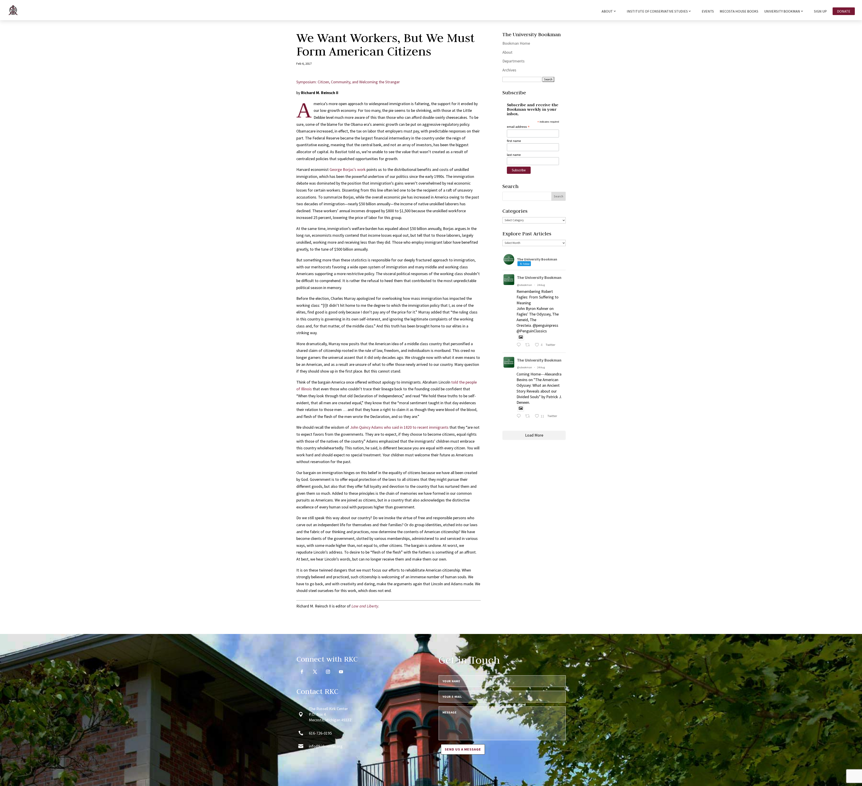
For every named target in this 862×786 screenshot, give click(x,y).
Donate (843, 11)
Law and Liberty (365, 606)
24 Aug (541, 285)
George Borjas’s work (348, 169)
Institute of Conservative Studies (657, 11)
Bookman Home (516, 43)
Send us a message (463, 749)
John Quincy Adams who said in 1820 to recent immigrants (399, 427)
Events (708, 11)
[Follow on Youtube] (341, 671)
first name (514, 141)
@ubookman (524, 285)
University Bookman (782, 11)
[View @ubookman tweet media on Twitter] (521, 337)
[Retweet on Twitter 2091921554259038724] (529, 417)
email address (518, 127)
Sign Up (820, 11)
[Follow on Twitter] (315, 671)
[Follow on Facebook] (302, 671)
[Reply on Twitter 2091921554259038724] (519, 417)
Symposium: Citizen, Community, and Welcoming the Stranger (348, 81)
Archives (509, 70)
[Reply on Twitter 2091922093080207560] (519, 345)
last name (514, 155)
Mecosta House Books (739, 11)
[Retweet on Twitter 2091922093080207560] (529, 345)
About (507, 52)
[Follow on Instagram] (328, 671)
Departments (513, 61)
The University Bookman (539, 277)
